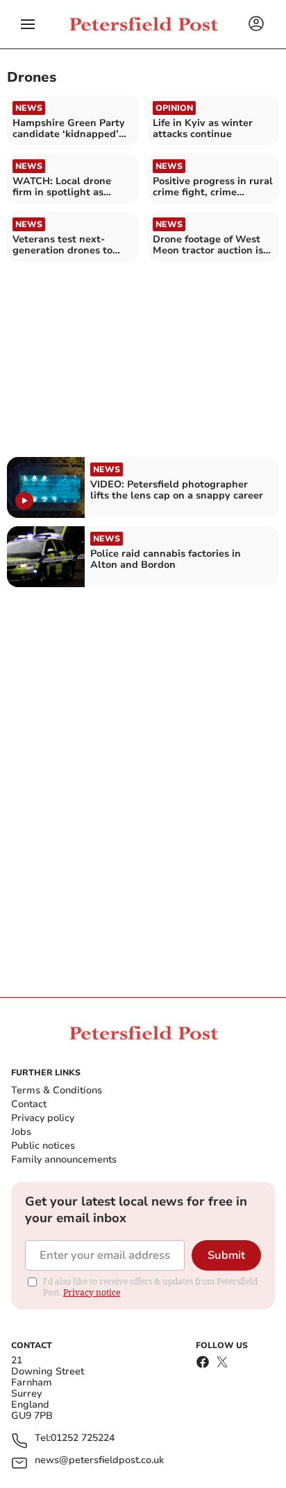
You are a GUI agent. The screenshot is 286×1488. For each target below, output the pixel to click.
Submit (226, 1255)
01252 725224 (83, 1438)
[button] (27, 24)
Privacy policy (42, 1117)
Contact (29, 1104)
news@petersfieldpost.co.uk (99, 1461)
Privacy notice (91, 1292)
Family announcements (64, 1159)
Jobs (21, 1131)
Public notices (43, 1145)
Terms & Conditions (56, 1090)
